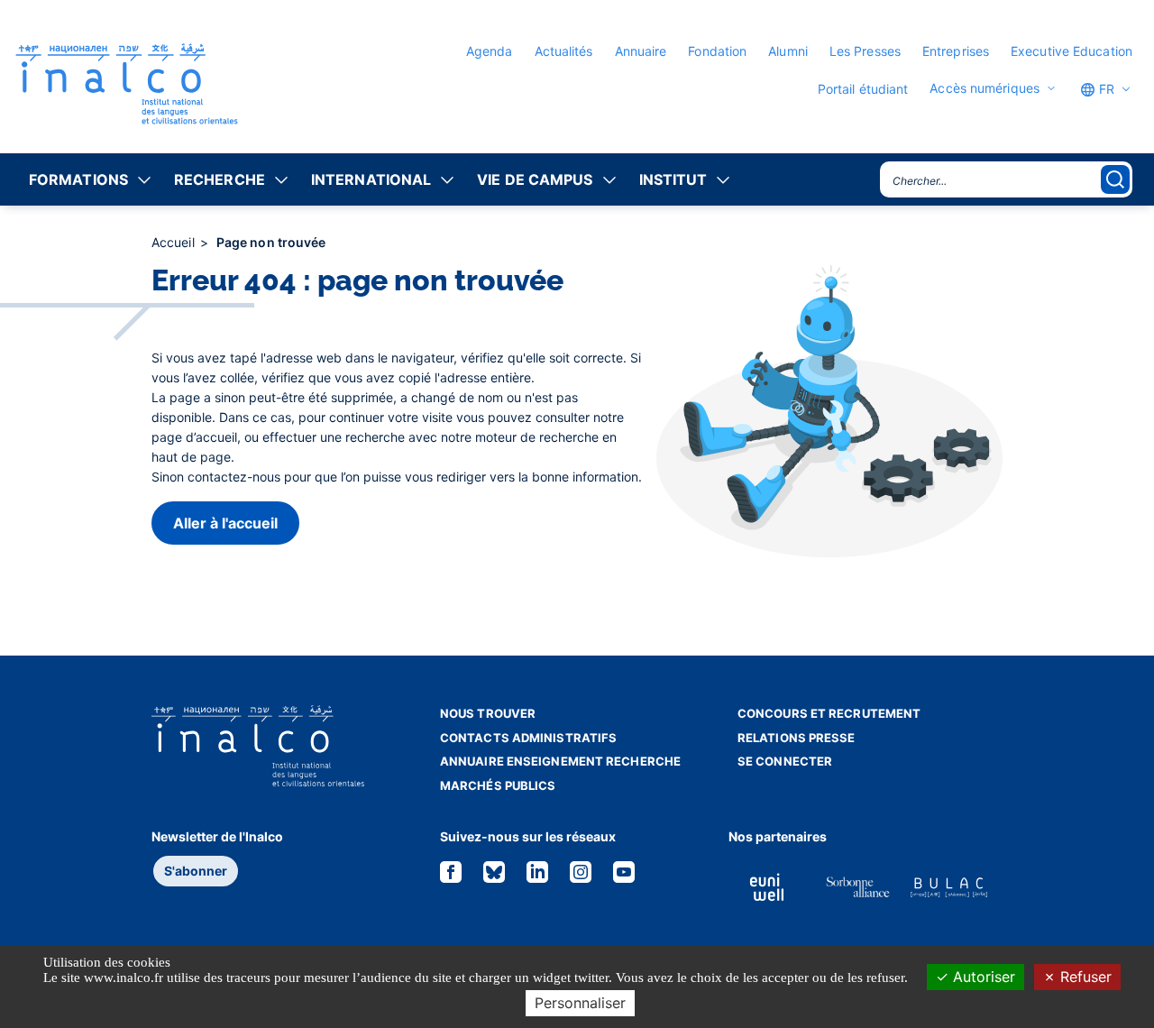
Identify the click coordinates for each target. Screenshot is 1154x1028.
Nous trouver (488, 713)
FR (1104, 88)
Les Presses (865, 51)
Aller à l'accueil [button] (225, 523)
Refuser (1084, 977)
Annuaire (641, 51)
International (371, 179)
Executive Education (1071, 51)
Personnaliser (580, 1003)
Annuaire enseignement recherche (560, 761)
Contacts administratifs (528, 737)
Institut (673, 179)
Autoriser (981, 977)
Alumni (788, 51)
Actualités (564, 51)
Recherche (219, 179)
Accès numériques (985, 88)
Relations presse (796, 737)
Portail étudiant (863, 88)
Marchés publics (498, 785)
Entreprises (955, 51)
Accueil (174, 242)
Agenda (489, 51)
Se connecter (784, 761)
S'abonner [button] (195, 870)
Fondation (717, 51)
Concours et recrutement (828, 713)
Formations (78, 179)
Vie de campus (534, 179)
